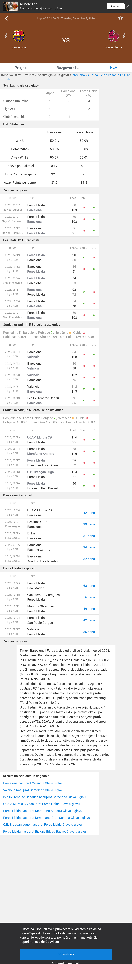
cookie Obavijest (47, 942)
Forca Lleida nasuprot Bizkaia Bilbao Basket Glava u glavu (44, 831)
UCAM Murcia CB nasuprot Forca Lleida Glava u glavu (41, 804)
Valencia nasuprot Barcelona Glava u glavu (33, 790)
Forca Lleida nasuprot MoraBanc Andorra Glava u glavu (42, 811)
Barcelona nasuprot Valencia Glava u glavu (33, 783)
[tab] (21, 67)
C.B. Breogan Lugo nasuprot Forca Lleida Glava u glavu (42, 824)
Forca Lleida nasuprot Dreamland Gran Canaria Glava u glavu (46, 818)
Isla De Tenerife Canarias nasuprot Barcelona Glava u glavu (45, 797)
